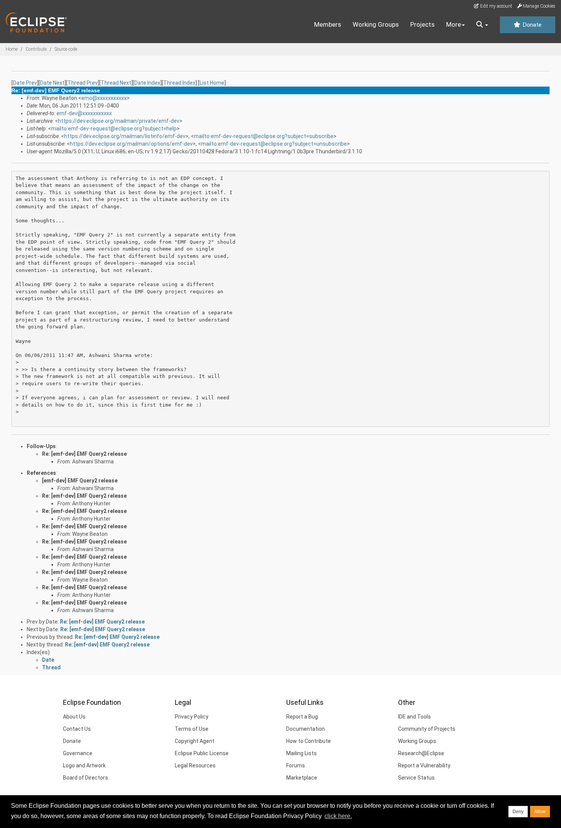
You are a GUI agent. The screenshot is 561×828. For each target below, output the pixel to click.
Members (327, 24)
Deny (518, 811)
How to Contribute (308, 741)
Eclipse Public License (202, 753)
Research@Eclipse (421, 753)
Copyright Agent (194, 741)
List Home (212, 83)
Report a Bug (302, 717)
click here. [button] (338, 816)
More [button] (453, 24)
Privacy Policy (191, 717)
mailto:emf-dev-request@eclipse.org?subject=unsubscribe (274, 144)
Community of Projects (426, 729)
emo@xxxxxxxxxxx (104, 98)
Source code (66, 49)
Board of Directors (85, 778)
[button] (482, 25)
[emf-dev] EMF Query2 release (80, 481)
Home (12, 49)
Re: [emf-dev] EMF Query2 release (84, 454)
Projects (422, 24)
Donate (531, 24)
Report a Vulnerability (424, 765)
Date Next (52, 83)
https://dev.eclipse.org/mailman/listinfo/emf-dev (124, 136)
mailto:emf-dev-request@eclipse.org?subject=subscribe (264, 136)
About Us (74, 717)
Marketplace (301, 778)
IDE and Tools (414, 717)
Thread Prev (83, 83)
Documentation (305, 729)
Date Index (147, 83)
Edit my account (495, 6)
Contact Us (77, 729)
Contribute (36, 49)
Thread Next (116, 83)
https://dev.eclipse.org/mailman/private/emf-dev (118, 121)
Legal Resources (195, 765)
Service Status (416, 778)
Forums (295, 765)
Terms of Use (191, 729)
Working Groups (376, 24)
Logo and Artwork (84, 765)
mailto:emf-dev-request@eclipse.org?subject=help (114, 128)
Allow (540, 811)
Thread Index (179, 83)
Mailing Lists (301, 753)
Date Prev (25, 83)
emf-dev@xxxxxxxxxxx (84, 113)
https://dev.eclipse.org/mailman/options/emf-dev (131, 144)
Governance (77, 753)
